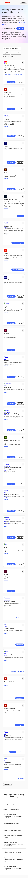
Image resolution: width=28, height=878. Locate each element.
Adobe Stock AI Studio (10, 199)
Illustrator (7, 173)
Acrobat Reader (8, 655)
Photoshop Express (9, 601)
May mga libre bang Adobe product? (13, 804)
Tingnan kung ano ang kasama (10, 74)
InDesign (6, 333)
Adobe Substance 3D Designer (12, 494)
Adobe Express (8, 226)
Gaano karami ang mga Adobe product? (11, 824)
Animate (6, 360)
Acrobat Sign (7, 735)
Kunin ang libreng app (18, 243)
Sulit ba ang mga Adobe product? (12, 809)
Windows (22, 618)
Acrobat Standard (9, 628)
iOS (13, 618)
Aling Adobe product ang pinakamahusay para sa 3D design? (12, 851)
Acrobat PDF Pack (9, 682)
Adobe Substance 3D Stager (12, 414)
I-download (13, 671)
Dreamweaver (8, 387)
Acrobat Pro (7, 92)
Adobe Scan (7, 762)
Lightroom (7, 307)
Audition (6, 548)
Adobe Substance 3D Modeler (12, 521)
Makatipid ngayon (8, 28)
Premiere (6, 146)
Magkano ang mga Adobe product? (12, 830)
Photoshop (7, 119)
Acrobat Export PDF (9, 708)
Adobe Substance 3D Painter (12, 441)
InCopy (6, 574)
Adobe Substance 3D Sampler (12, 467)
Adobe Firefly (8, 253)
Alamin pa (20, 74)
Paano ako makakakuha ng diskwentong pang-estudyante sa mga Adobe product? (13, 844)
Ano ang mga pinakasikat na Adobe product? (13, 836)
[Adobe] (7, 2)
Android (17, 618)
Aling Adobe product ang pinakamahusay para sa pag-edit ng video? (13, 868)
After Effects (7, 280)
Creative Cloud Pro (9, 66)
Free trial (20, 28)
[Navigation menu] (2, 2)
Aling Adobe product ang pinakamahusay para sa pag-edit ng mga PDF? (13, 816)
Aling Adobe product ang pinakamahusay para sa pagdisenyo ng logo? (13, 859)
